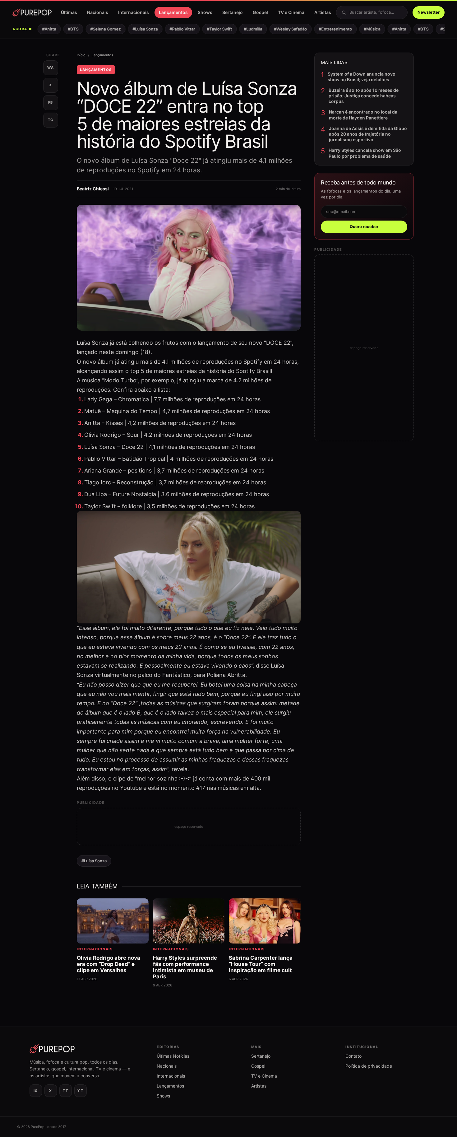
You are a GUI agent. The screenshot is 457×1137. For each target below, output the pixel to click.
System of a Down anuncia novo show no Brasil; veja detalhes (361, 76)
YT (80, 1090)
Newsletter (429, 12)
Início (81, 55)
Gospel (260, 12)
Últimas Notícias (173, 1056)
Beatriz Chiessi (93, 188)
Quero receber (364, 226)
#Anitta (40, 28)
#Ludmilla (244, 28)
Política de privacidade (368, 1066)
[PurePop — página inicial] (32, 12)
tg (50, 120)
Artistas (322, 12)
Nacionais (97, 12)
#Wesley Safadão (281, 28)
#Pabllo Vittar (173, 28)
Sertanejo (232, 12)
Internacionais (133, 12)
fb (50, 102)
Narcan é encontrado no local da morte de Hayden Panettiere (363, 114)
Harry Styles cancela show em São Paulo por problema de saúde (365, 152)
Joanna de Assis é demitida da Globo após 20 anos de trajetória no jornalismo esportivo (368, 134)
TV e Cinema (291, 12)
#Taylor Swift (210, 28)
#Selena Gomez (96, 28)
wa (50, 67)
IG (36, 1090)
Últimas (69, 12)
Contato (353, 1056)
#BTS (64, 28)
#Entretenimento (326, 28)
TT (65, 1090)
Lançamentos (173, 12)
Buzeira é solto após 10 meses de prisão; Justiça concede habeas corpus (364, 95)
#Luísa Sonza (136, 28)
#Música (363, 28)
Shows (205, 12)
